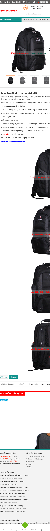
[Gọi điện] (24, 526)
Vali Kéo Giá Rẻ (44, 523)
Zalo (4, 530)
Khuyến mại (30, 461)
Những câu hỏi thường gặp (34, 459)
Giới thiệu (29, 464)
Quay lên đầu (44, 530)
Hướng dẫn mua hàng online (35, 456)
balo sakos (13, 377)
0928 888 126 (43, 2)
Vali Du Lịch (22, 523)
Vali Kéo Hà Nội (32, 523)
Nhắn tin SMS (34, 530)
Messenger (14, 530)
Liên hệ (28, 467)
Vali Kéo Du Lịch (11, 523)
